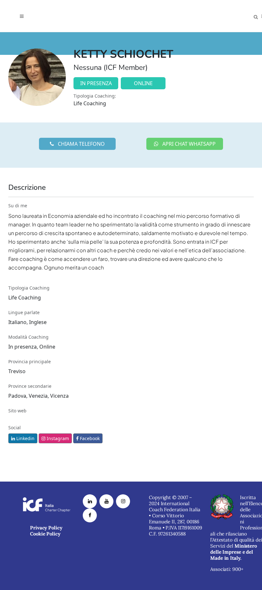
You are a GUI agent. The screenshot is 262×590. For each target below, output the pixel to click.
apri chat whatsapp (188, 143)
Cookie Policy (45, 534)
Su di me (17, 206)
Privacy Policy (46, 528)
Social (14, 427)
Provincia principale (29, 361)
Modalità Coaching (28, 337)
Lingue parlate (24, 312)
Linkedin (25, 438)
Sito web (17, 411)
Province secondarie (29, 386)
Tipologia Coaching (29, 288)
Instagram (57, 438)
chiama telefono (81, 143)
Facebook (89, 438)
